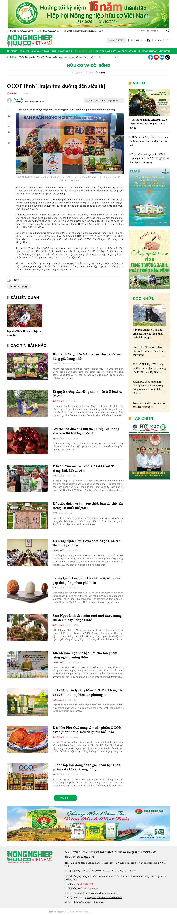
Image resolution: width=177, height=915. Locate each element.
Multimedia (164, 51)
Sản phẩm (100, 73)
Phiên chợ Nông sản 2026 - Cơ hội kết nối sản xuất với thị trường (148, 351)
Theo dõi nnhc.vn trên (95, 100)
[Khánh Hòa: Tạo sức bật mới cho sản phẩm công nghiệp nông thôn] (27, 664)
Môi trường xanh (127, 51)
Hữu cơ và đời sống (84, 51)
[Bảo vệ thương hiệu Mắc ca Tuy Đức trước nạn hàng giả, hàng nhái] (27, 366)
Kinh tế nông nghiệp (105, 51)
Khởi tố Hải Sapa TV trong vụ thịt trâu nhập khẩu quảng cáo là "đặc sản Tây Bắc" (149, 368)
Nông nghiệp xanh (40, 51)
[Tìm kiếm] (168, 31)
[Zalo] (161, 57)
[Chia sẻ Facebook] (9, 132)
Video (139, 83)
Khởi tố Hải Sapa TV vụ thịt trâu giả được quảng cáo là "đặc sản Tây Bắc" (148, 141)
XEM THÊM (65, 798)
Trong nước (59, 551)
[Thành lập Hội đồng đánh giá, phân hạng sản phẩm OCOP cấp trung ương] (27, 777)
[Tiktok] (167, 57)
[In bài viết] (9, 143)
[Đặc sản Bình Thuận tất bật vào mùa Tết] (24, 316)
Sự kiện (14, 51)
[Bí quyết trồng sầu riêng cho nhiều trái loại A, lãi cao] (27, 403)
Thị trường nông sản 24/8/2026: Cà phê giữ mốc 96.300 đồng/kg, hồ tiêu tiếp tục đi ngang (149, 158)
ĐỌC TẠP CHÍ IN (138, 40)
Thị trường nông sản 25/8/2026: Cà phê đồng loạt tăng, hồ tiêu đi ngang (148, 124)
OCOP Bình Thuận (19, 286)
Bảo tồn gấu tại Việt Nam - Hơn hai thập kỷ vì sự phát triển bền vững (148, 334)
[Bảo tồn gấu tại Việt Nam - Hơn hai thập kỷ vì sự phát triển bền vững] (149, 315)
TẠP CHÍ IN (143, 418)
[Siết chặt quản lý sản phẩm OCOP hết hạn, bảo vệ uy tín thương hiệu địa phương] (27, 702)
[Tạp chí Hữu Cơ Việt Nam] (30, 46)
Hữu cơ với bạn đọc (147, 51)
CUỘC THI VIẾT (116, 40)
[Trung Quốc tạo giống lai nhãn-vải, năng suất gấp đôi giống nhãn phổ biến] (27, 590)
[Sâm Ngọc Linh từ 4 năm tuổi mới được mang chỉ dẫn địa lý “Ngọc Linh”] (27, 627)
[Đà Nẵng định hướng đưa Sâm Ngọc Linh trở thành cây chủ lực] (27, 552)
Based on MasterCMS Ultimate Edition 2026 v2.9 (69, 912)
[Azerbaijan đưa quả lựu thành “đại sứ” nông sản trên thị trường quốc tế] (27, 440)
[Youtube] (156, 57)
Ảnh (55, 513)
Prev (115, 57)
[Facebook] (150, 57)
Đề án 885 (24, 51)
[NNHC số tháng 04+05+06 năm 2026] (149, 479)
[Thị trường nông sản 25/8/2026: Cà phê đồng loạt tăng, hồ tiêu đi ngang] (149, 102)
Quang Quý (19, 99)
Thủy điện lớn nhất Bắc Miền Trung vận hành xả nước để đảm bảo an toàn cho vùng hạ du (60, 57)
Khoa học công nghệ (61, 51)
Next (118, 57)
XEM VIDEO (160, 40)
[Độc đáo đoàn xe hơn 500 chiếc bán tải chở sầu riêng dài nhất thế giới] (27, 515)
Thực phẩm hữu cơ (82, 73)
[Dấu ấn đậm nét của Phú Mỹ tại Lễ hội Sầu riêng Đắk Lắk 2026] (27, 478)
